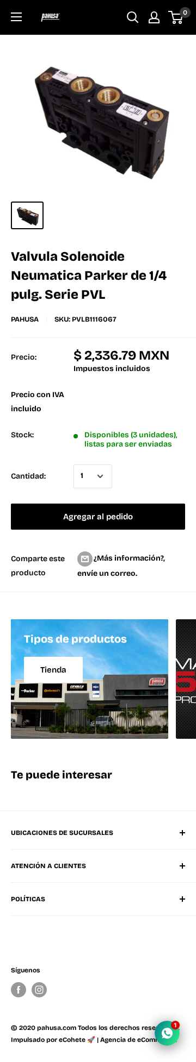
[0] (176, 17)
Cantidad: (28, 476)
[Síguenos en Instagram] (39, 989)
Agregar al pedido (98, 516)
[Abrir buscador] (133, 17)
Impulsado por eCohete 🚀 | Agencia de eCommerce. (94, 1040)
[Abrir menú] (16, 16)
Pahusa (25, 319)
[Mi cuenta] (154, 17)
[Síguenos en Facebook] (18, 989)
